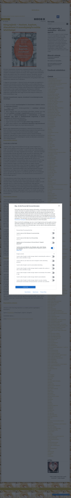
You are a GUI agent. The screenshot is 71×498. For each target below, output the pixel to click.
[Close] (59, 206)
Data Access (35, 292)
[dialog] (35, 249)
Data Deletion (28, 292)
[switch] (52, 233)
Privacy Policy (43, 292)
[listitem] (35, 230)
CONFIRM (25, 287)
